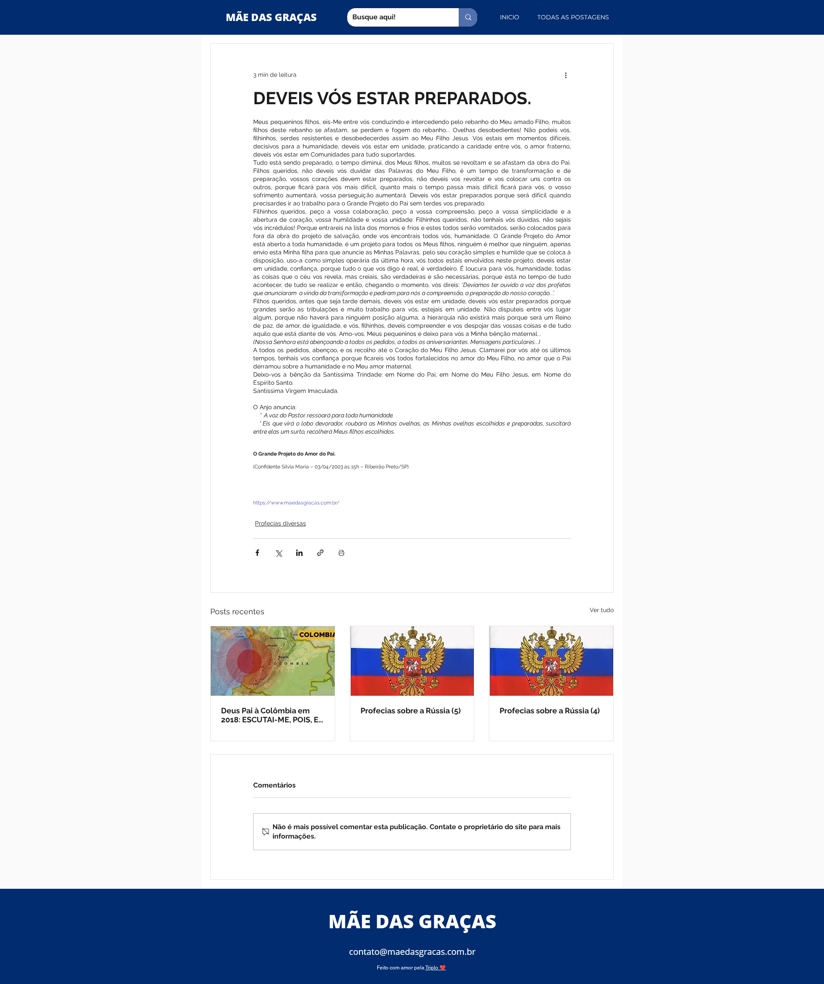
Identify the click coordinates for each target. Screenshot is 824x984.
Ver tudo (602, 610)
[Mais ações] (565, 74)
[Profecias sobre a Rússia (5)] (412, 661)
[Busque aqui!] (468, 17)
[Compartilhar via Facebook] (257, 553)
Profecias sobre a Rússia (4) (550, 710)
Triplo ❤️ (435, 968)
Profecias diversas (280, 523)
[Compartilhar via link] (320, 553)
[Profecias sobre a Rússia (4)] (551, 661)
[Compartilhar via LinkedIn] (299, 553)
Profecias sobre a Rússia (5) (410, 710)
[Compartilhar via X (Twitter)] (278, 553)
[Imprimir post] (341, 553)
